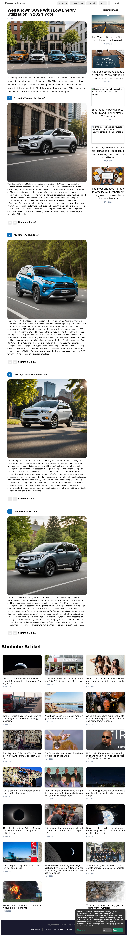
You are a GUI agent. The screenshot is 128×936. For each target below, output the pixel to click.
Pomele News (15, 3)
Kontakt (116, 3)
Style (102, 3)
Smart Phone (77, 3)
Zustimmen (117, 930)
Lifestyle (92, 3)
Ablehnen (107, 930)
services (63, 3)
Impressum (35, 929)
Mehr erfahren (83, 930)
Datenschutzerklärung (54, 929)
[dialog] (101, 921)
